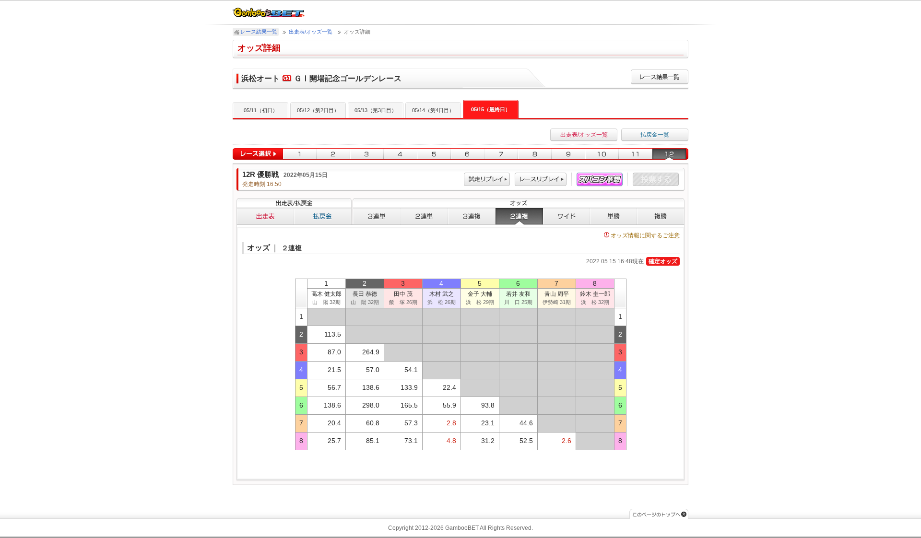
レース (541, 180)
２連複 (519, 216)
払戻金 (323, 216)
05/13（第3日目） (375, 110)
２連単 (424, 216)
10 (602, 154)
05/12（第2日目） (318, 110)
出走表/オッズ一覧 (310, 32)
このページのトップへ (658, 514)
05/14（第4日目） (433, 110)
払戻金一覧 (654, 134)
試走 (487, 180)
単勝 (613, 216)
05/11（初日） (261, 110)
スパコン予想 (600, 180)
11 (635, 154)
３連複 (472, 216)
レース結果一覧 (258, 32)
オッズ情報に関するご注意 (645, 235)
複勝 (661, 216)
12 (670, 154)
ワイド (566, 216)
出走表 (265, 216)
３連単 (377, 216)
